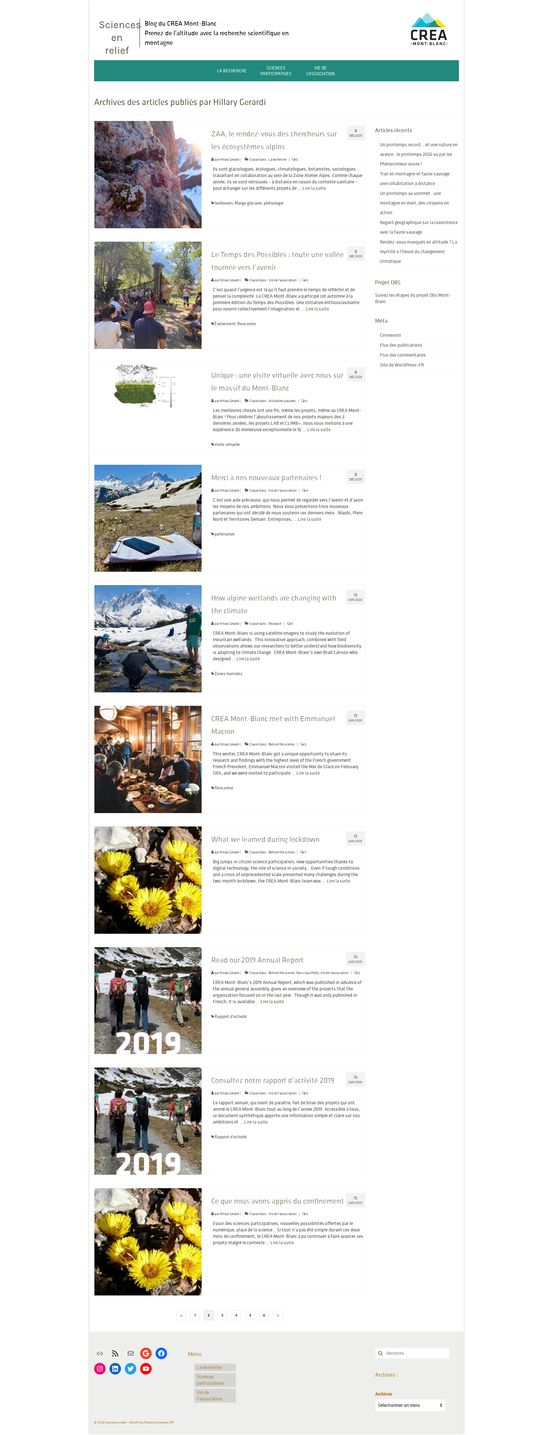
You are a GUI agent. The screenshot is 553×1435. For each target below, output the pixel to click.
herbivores (223, 203)
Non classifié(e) (307, 973)
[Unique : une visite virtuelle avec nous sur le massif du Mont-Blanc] (148, 385)
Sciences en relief (119, 37)
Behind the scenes (281, 744)
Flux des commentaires (403, 355)
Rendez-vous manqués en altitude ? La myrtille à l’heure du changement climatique (418, 251)
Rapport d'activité (230, 1016)
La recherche (277, 159)
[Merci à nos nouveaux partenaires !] (148, 518)
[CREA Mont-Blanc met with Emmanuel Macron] (148, 759)
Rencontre (246, 324)
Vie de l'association (282, 280)
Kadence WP (165, 1422)
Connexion (390, 335)
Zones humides (228, 673)
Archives (383, 1394)
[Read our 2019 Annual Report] (148, 1000)
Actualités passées (282, 401)
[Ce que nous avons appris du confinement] (148, 1241)
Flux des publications (401, 345)
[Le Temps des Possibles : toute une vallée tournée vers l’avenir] (148, 295)
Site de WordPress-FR (402, 365)
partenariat (224, 534)
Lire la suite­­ (314, 188)
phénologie (274, 203)
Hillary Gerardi (229, 159)
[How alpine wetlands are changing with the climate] (148, 638)
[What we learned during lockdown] (148, 879)
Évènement (225, 324)
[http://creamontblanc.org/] (428, 27)
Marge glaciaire (248, 203)
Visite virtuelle (227, 444)
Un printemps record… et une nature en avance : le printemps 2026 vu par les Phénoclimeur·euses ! (419, 154)
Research (275, 623)
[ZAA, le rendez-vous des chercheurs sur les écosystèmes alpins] (148, 174)
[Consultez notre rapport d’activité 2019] (148, 1121)
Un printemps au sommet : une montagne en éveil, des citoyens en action (414, 202)
